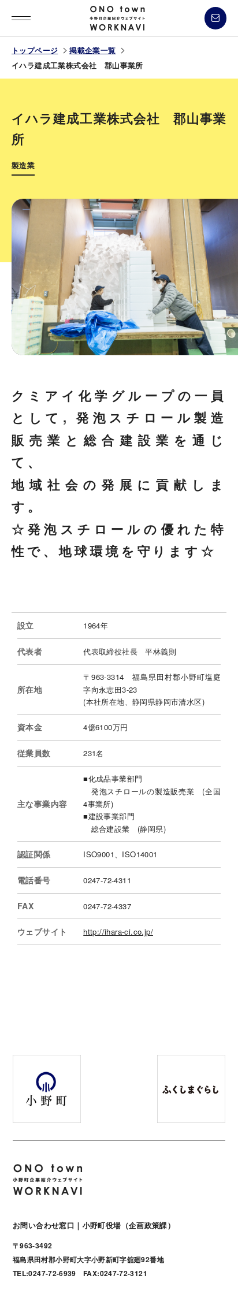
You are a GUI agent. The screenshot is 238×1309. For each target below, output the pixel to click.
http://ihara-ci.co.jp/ (118, 931)
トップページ (35, 49)
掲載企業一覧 (92, 49)
